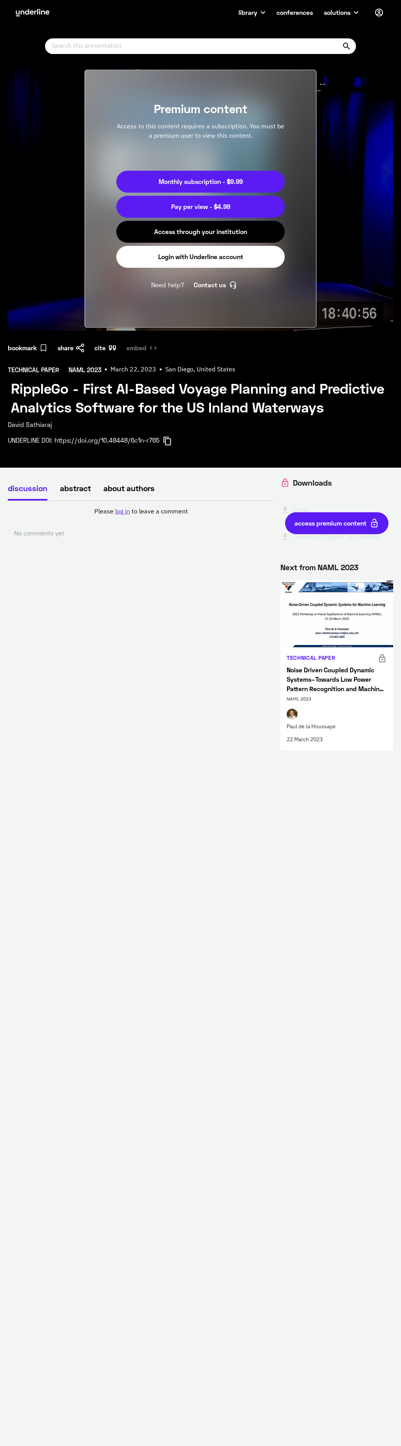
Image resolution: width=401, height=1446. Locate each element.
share (66, 347)
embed (136, 347)
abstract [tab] (75, 488)
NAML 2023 (338, 567)
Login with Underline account (200, 256)
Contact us (210, 284)
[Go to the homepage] (32, 12)
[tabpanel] (141, 523)
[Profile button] (379, 12)
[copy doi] (172, 441)
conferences (294, 12)
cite (100, 347)
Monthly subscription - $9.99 (201, 181)
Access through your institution (200, 231)
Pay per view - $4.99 (200, 206)
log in (122, 512)
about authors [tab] (129, 488)
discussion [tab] (27, 488)
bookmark (22, 347)
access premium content (330, 523)
